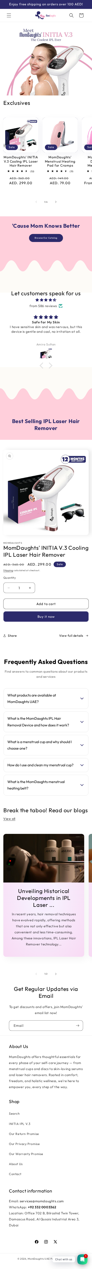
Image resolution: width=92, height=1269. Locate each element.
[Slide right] (56, 202)
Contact (15, 1174)
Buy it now (46, 616)
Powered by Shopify (62, 1258)
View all (9, 819)
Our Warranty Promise (26, 1154)
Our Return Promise (24, 1134)
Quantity (9, 577)
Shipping (8, 570)
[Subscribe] (77, 1025)
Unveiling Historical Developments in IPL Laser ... (44, 898)
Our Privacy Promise (24, 1144)
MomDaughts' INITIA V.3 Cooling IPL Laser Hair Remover (21, 161)
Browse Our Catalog (46, 237)
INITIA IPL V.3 (19, 1124)
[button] (9, 15)
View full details (71, 636)
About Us (16, 1164)
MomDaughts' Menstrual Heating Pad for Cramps (60, 161)
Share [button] (12, 636)
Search (14, 1114)
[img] (46, 300)
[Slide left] (36, 202)
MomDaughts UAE (39, 1258)
